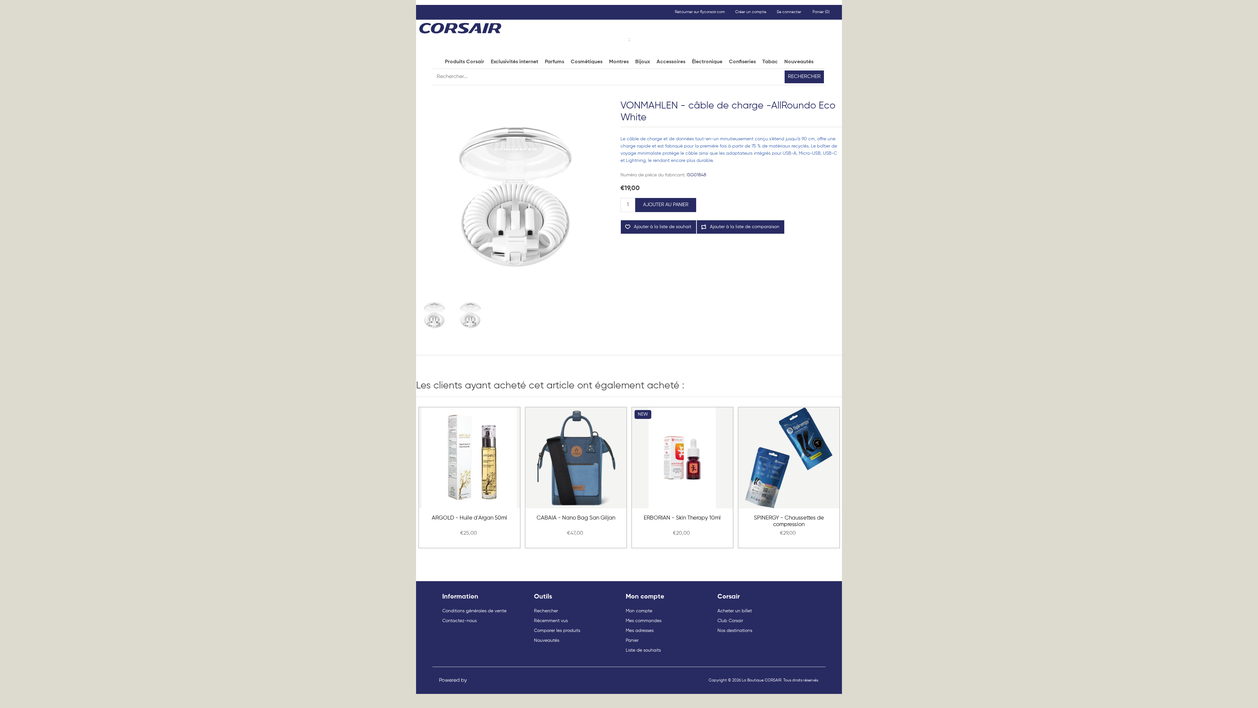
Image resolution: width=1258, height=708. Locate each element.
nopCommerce (486, 680)
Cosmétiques (586, 62)
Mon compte (639, 611)
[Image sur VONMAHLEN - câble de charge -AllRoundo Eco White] (434, 315)
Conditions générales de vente (474, 611)
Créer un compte (750, 12)
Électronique (707, 62)
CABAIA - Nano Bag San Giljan (576, 518)
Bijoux (642, 62)
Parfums (554, 62)
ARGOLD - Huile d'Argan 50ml (469, 518)
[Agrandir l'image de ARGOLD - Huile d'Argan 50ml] (469, 457)
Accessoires (671, 62)
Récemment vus (551, 621)
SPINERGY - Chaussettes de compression (789, 521)
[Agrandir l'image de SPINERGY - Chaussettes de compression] (788, 457)
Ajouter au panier (665, 204)
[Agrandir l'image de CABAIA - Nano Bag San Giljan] (575, 457)
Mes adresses (640, 630)
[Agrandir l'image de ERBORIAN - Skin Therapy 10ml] (682, 457)
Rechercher (546, 611)
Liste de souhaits (643, 650)
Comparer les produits (557, 630)
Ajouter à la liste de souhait (662, 227)
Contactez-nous (459, 621)
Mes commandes (643, 621)
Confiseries (742, 62)
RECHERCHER (804, 76)
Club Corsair (730, 621)
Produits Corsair (464, 62)
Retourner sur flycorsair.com (700, 12)
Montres (619, 62)
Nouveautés (798, 62)
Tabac (770, 62)
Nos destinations (734, 630)
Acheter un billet (734, 611)
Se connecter (789, 12)
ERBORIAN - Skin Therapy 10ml (682, 518)
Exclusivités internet (514, 62)
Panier (632, 640)
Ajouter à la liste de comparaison (744, 227)
